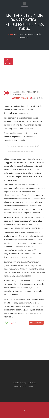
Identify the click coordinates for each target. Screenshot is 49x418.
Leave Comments (36, 323)
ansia (17, 34)
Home (10, 34)
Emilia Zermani (21, 98)
